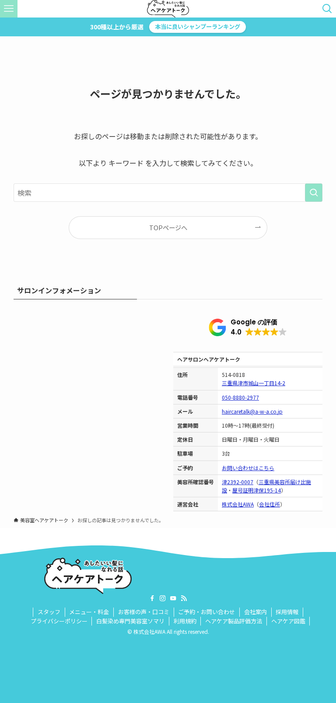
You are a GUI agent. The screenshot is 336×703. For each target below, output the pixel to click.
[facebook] (152, 598)
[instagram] (163, 598)
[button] (248, 327)
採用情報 (287, 612)
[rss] (184, 598)
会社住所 (269, 504)
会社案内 (255, 612)
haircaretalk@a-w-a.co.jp (252, 411)
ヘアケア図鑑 (288, 621)
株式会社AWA (238, 504)
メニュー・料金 (89, 612)
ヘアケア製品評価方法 (233, 621)
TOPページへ (168, 227)
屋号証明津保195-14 (256, 490)
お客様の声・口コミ (143, 612)
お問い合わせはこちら (248, 467)
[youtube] (173, 598)
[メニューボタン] (9, 9)
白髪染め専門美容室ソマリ (130, 621)
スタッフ (49, 612)
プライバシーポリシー (59, 621)
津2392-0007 (237, 481)
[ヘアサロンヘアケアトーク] (168, 9)
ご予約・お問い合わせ (206, 612)
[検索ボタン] (327, 9)
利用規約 (185, 621)
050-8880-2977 (240, 397)
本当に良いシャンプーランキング (197, 26)
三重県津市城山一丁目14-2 (253, 383)
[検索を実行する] (313, 192)
